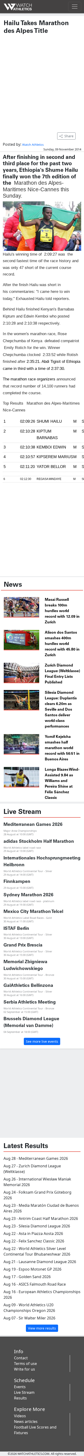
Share (69, 136)
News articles (26, 1421)
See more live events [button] (42, 1041)
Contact (21, 1357)
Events (20, 1386)
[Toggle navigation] (74, 6)
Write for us (24, 1369)
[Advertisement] (42, 81)
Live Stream (24, 1392)
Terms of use (25, 1363)
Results (20, 1398)
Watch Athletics (33, 144)
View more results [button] (42, 1328)
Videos (20, 1415)
